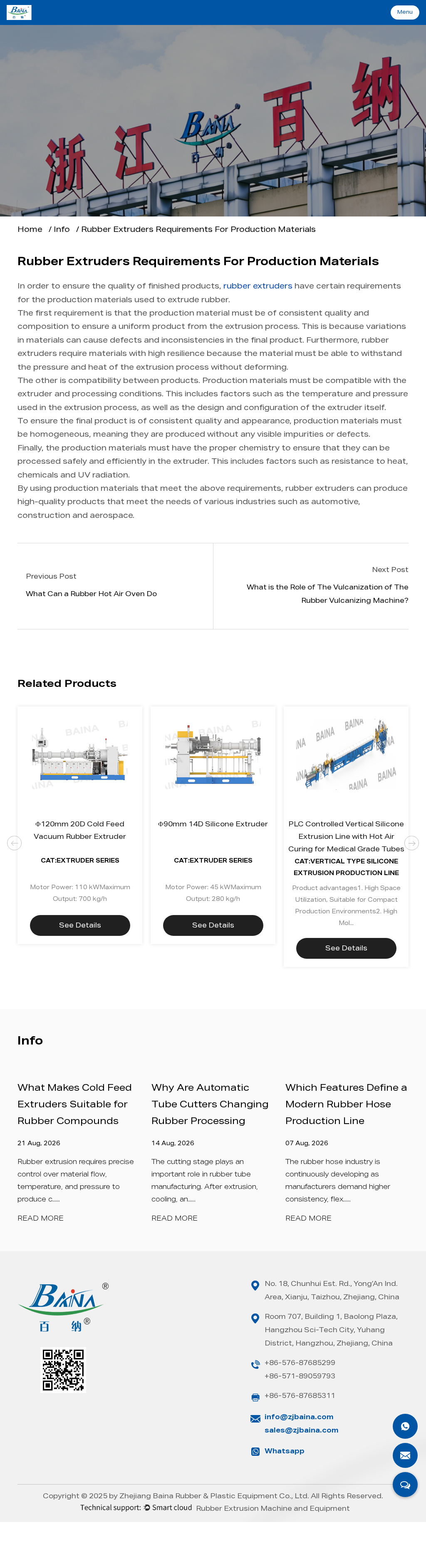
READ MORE (40, 1219)
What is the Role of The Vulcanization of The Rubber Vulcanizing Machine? (328, 595)
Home (29, 230)
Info (212, 252)
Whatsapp (285, 1452)
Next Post (390, 570)
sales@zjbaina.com (302, 1431)
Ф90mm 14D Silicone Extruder (213, 825)
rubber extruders (257, 287)
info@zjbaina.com (299, 1418)
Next (411, 843)
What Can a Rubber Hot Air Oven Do (91, 595)
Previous (14, 843)
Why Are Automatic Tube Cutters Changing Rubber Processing (209, 1105)
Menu (405, 12)
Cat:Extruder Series (80, 861)
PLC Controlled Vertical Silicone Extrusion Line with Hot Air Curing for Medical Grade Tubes (346, 837)
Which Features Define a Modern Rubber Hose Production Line (346, 1105)
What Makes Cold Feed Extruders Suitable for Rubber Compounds (74, 1105)
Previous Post (51, 577)
